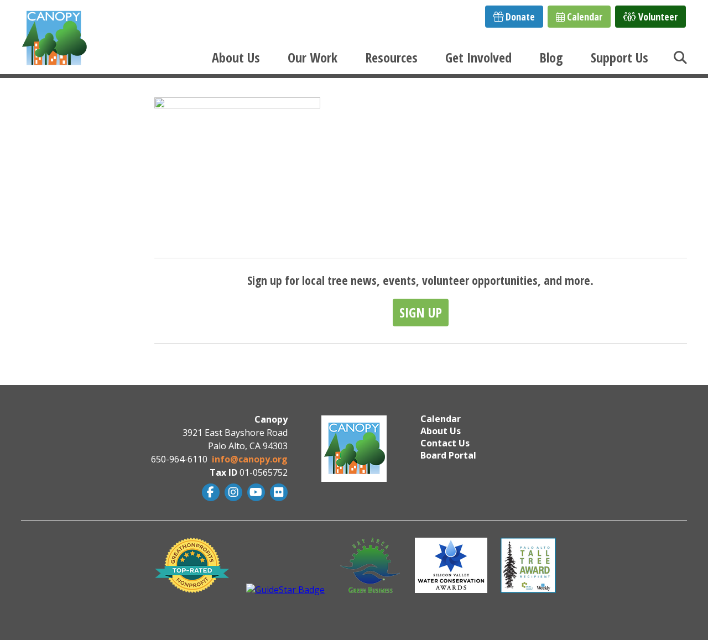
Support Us (619, 57)
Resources (391, 57)
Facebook (209, 492)
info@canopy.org (250, 459)
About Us (236, 57)
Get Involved (478, 57)
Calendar (583, 16)
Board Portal (448, 455)
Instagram (232, 492)
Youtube (254, 492)
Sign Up (420, 312)
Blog (551, 57)
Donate (519, 16)
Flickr (277, 492)
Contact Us (445, 443)
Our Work (312, 57)
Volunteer (657, 16)
